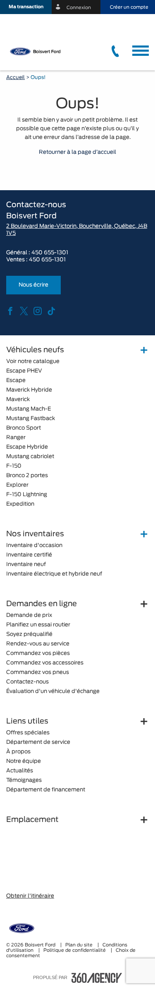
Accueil (15, 77)
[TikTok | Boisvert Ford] (51, 312)
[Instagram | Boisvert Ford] (37, 312)
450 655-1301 (49, 253)
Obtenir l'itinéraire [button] (30, 896)
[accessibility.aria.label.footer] (97, 978)
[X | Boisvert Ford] (24, 312)
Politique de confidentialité (75, 950)
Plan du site (79, 945)
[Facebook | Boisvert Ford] (10, 312)
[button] (26, 7)
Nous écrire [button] (33, 285)
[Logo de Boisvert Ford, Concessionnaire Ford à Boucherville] (40, 51)
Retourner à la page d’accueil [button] (77, 152)
